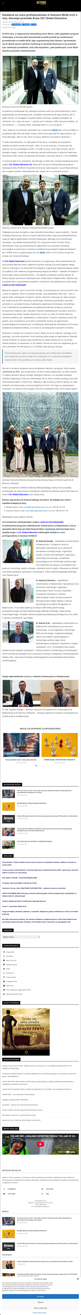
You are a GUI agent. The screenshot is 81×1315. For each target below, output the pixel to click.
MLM (55, 130)
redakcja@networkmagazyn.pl (42, 1206)
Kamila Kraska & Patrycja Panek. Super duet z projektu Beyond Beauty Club (45, 1261)
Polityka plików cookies (39, 1312)
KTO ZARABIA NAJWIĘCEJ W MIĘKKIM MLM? (34, 841)
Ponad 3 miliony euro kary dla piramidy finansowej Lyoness (22, 1110)
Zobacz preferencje (40, 1308)
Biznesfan (9, 956)
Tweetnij (26, 24)
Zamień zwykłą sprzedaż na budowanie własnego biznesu (24, 901)
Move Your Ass (11, 960)
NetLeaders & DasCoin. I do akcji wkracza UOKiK (19, 1115)
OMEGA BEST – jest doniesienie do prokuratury (18, 1094)
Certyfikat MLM (11, 981)
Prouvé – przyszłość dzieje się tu (14, 906)
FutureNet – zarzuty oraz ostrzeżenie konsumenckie (20, 1105)
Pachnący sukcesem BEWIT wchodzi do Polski (19, 883)
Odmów (40, 1302)
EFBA (8, 969)
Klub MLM (9, 986)
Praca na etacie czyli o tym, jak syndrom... (21, 760)
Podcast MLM (11, 977)
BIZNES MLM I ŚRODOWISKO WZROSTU (59, 760)
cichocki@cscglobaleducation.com (38, 511)
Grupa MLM (10, 952)
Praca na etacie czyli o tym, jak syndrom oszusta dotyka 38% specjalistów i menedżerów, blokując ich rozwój (44, 791)
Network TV (10, 973)
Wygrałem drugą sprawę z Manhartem (15, 1100)
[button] (78, 1279)
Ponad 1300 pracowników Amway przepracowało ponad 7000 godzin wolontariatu (47, 816)
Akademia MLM (11, 965)
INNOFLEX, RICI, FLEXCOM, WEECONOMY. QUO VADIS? (21, 1120)
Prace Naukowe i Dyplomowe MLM (18, 990)
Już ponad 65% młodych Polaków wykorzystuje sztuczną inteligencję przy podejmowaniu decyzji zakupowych (44, 830)
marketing (50, 529)
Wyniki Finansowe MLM (14, 994)
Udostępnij (16, 24)
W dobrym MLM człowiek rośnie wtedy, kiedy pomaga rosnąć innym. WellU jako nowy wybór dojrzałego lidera (47, 1275)
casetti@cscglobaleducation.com (36, 507)
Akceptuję (40, 1296)
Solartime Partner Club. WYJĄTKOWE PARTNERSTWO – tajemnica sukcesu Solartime (34, 888)
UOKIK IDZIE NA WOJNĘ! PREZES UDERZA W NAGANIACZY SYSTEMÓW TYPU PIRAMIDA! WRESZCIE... (37, 1089)
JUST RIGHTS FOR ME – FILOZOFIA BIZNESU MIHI (19, 878)
